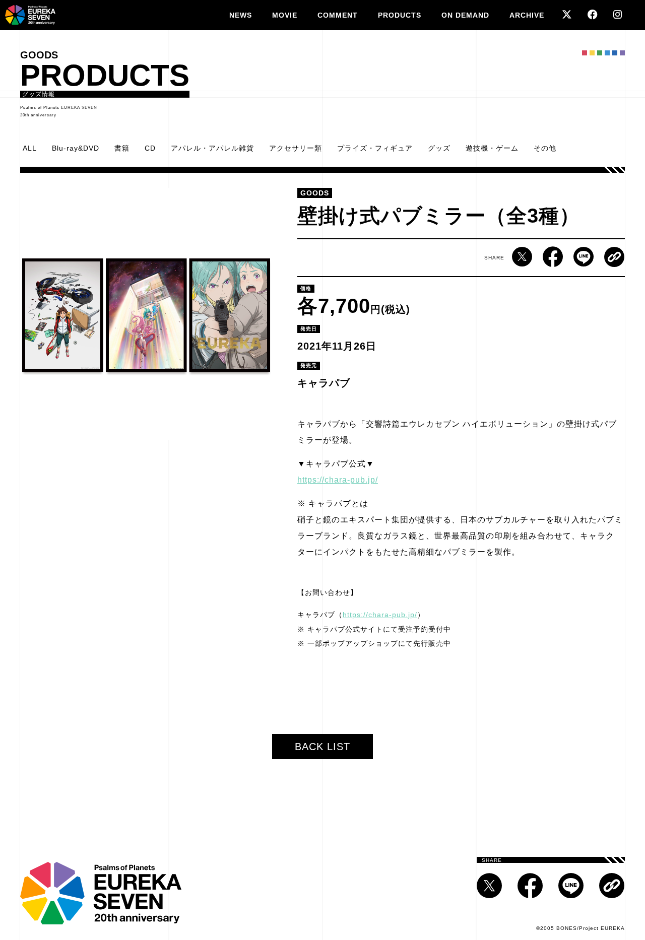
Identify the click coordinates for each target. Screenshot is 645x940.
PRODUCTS (399, 15)
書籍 (122, 148)
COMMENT (337, 15)
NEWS (240, 15)
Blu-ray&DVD (75, 148)
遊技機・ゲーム (492, 148)
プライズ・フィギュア (375, 148)
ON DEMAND (465, 15)
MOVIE (284, 15)
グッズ (439, 148)
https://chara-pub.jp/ (337, 480)
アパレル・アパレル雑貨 (212, 148)
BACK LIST (322, 746)
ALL (30, 148)
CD (150, 148)
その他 (545, 148)
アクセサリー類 (295, 148)
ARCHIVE (526, 15)
